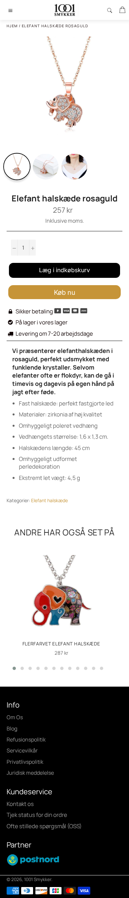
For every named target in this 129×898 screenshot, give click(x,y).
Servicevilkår (22, 750)
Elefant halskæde (49, 500)
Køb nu (64, 292)
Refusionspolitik (26, 739)
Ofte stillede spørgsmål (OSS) (44, 826)
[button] (14, 668)
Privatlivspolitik (25, 761)
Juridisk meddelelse (30, 772)
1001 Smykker (37, 879)
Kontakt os (20, 804)
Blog (12, 728)
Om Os (15, 717)
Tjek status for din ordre (37, 815)
